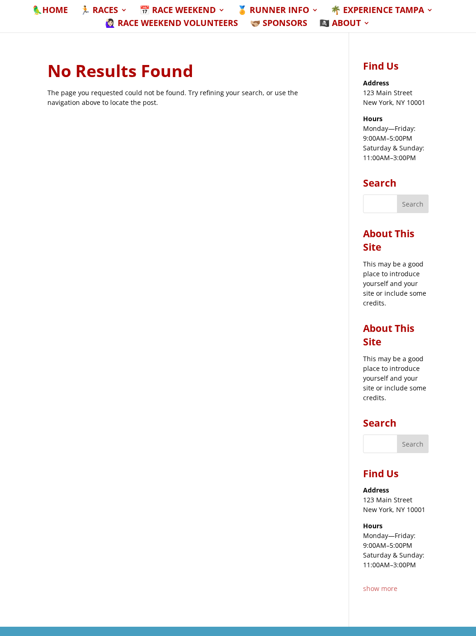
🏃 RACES (99, 10)
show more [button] (380, 588)
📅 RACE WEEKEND (177, 10)
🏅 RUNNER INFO (273, 10)
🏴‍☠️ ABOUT (340, 23)
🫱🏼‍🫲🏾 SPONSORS (278, 23)
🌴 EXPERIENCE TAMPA (377, 10)
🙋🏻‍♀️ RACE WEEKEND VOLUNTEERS (171, 23)
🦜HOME (50, 10)
